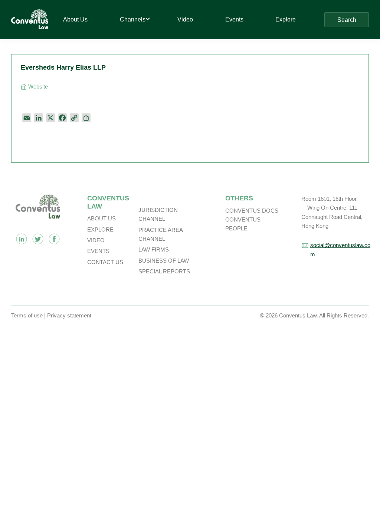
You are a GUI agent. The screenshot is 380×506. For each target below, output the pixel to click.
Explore (100, 229)
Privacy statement (69, 315)
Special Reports (164, 271)
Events (98, 251)
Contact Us (105, 262)
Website (38, 86)
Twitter (37, 238)
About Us (101, 218)
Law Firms (153, 249)
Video (96, 240)
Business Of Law (163, 260)
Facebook (54, 238)
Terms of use (27, 315)
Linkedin (21, 238)
